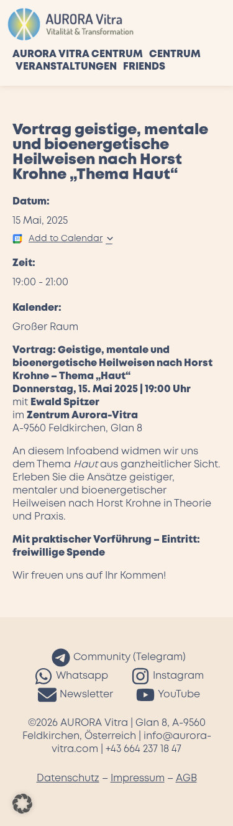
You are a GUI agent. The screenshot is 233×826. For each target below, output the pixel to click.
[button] (22, 803)
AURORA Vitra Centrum (77, 54)
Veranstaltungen (66, 66)
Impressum (138, 778)
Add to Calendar (66, 238)
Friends (144, 66)
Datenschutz (68, 778)
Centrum (175, 54)
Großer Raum (45, 327)
